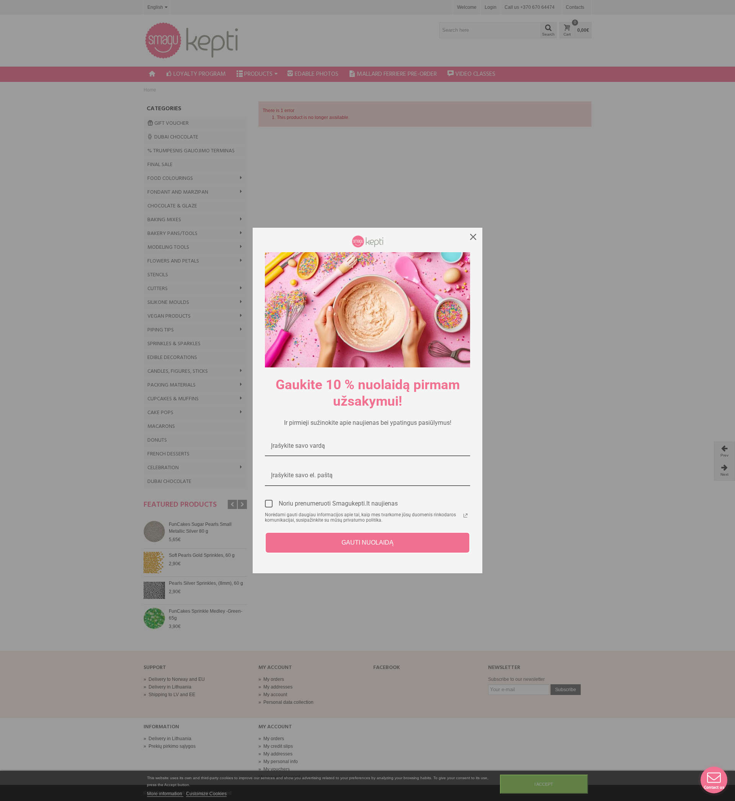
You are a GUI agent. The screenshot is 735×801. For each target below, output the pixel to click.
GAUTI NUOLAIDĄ (367, 542)
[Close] (473, 237)
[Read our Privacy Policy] (465, 515)
